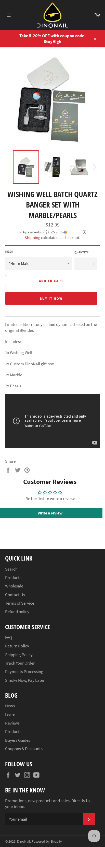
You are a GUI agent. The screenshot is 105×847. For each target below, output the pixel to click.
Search (11, 569)
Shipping (32, 237)
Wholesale (14, 586)
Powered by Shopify (47, 841)
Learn (10, 714)
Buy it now (51, 298)
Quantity (81, 252)
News (10, 706)
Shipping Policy (19, 654)
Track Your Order (20, 663)
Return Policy (17, 646)
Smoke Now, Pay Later (25, 680)
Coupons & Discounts (24, 748)
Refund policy (17, 611)
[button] (52, 232)
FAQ (8, 637)
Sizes (9, 251)
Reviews (12, 723)
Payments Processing (24, 671)
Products (13, 577)
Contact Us (15, 594)
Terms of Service (19, 603)
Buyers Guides (17, 740)
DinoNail (23, 841)
